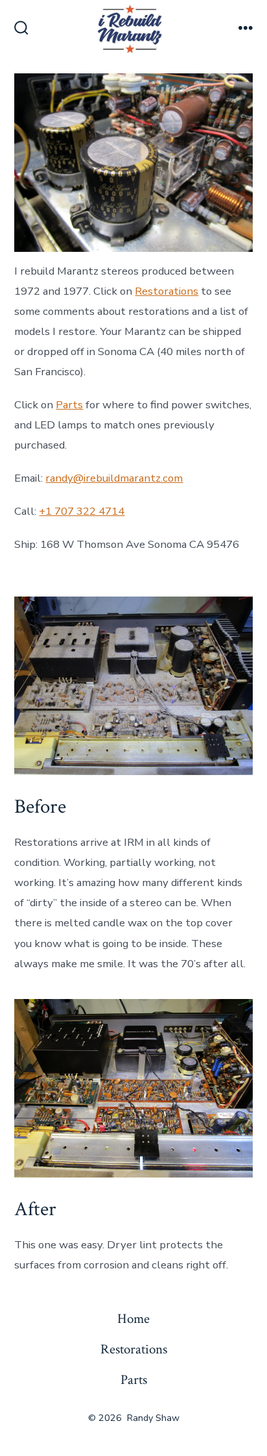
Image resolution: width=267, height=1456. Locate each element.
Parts (69, 404)
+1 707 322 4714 (81, 511)
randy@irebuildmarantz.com (114, 478)
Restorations (166, 291)
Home (133, 1318)
